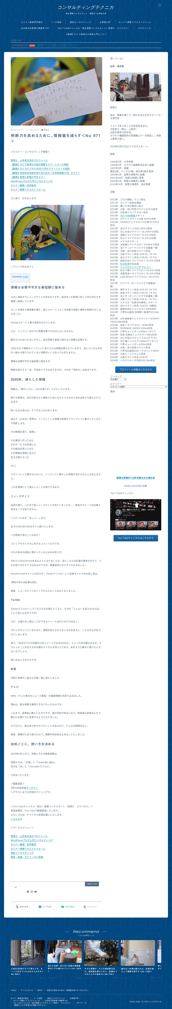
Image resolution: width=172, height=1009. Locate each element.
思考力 (46, 130)
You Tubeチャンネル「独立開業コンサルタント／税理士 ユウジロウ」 (93, 28)
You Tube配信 (127, 216)
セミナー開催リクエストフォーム (135, 22)
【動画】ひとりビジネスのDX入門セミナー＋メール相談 (40, 169)
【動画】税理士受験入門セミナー (28, 177)
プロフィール (144, 28)
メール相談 (56, 22)
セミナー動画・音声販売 (23, 185)
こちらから (16, 819)
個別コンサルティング (80, 22)
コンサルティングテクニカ (85, 7)
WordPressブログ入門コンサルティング (32, 181)
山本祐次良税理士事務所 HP (35, 28)
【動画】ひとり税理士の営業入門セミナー (86, 34)
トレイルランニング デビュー (135, 267)
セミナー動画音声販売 (32, 22)
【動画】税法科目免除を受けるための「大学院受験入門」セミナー (45, 173)
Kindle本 (125, 264)
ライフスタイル (27, 990)
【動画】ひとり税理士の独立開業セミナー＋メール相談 (40, 164)
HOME (14, 990)
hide (26, 277)
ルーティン (32, 788)
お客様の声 (105, 22)
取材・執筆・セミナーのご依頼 (27, 857)
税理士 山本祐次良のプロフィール (29, 160)
